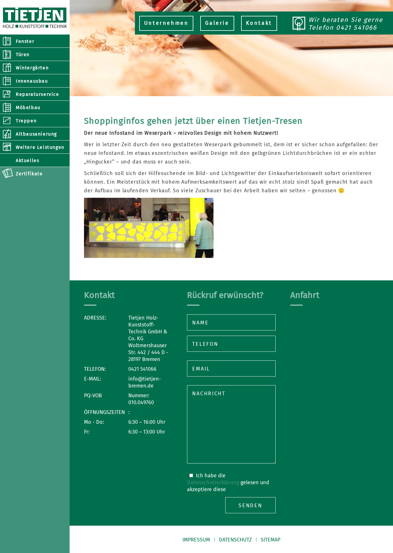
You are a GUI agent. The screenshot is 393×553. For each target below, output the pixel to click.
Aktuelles (27, 160)
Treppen (26, 120)
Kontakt (259, 23)
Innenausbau (32, 81)
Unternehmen (166, 23)
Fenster (25, 41)
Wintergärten (32, 68)
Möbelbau (28, 107)
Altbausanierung (36, 134)
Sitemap (270, 539)
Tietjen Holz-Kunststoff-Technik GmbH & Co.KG (35, 17)
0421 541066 (356, 27)
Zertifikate (29, 173)
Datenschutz (235, 539)
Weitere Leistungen (40, 147)
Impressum (196, 539)
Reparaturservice (37, 94)
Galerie (217, 23)
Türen (23, 54)
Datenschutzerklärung (213, 482)
